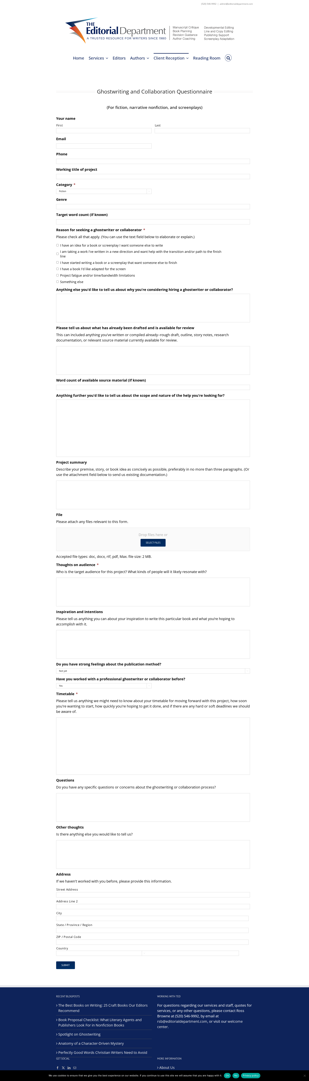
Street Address (67, 889)
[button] (228, 57)
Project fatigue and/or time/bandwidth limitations (97, 275)
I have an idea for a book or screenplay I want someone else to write (111, 245)
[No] (304, 1075)
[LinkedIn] (69, 1067)
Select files (153, 542)
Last (158, 125)
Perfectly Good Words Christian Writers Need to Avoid (102, 1052)
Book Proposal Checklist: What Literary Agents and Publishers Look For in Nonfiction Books (100, 1022)
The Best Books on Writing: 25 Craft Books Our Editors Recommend (103, 1008)
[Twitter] (63, 1067)
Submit (65, 965)
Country (62, 948)
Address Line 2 (67, 901)
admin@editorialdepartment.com (236, 3)
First (59, 125)
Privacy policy (251, 1075)
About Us (167, 1067)
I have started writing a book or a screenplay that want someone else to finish (118, 263)
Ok (227, 1075)
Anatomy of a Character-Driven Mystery (91, 1043)
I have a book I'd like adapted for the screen (93, 269)
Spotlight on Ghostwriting (79, 1034)
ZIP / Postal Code (68, 937)
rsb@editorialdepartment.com (182, 1021)
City (59, 913)
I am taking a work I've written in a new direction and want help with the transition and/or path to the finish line (140, 253)
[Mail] (74, 1067)
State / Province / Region (74, 925)
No (236, 1075)
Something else (71, 282)
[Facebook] (57, 1067)
